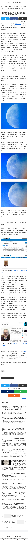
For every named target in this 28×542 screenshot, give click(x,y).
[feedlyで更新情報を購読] (20, 391)
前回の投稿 (18, 24)
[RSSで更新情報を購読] (14, 395)
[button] (22, 18)
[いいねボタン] (2, 371)
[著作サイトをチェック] (7, 391)
